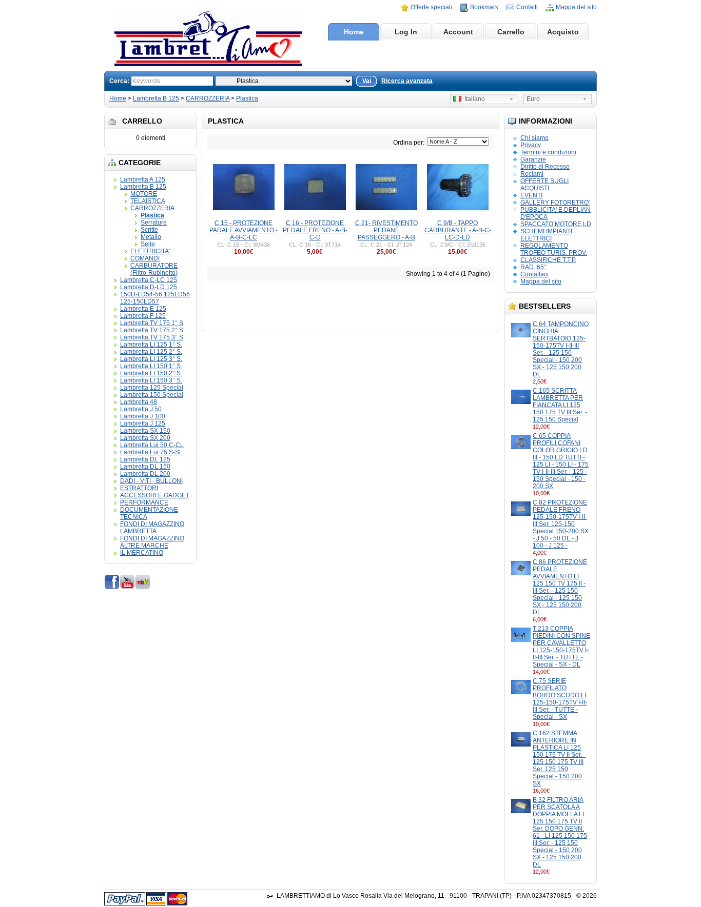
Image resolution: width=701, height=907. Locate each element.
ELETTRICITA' (150, 251)
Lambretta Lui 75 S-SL (151, 452)
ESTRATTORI (139, 488)
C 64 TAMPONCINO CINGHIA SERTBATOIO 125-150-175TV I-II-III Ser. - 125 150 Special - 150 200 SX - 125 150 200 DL (561, 349)
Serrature (154, 222)
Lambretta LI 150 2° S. (151, 373)
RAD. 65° (533, 267)
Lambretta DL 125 (145, 459)
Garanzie (533, 159)
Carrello (510, 32)
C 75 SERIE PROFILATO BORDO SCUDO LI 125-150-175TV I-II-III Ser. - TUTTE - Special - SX (560, 698)
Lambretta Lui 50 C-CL (152, 445)
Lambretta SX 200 (145, 437)
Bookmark (484, 7)
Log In (406, 32)
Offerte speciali (431, 7)
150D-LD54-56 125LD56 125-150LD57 (155, 298)
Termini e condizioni (548, 152)
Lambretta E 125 (143, 308)
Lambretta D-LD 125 (148, 287)
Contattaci (534, 274)
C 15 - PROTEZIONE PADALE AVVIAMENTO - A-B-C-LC (243, 230)
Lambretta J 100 (142, 416)
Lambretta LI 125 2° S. (151, 351)
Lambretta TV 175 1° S (151, 323)
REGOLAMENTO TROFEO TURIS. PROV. (553, 249)
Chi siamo (534, 138)
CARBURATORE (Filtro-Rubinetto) (154, 269)
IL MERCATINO (141, 552)
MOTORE (143, 193)
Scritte (149, 229)
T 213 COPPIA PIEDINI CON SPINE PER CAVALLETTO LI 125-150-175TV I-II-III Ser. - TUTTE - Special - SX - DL (561, 646)
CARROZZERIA (207, 98)
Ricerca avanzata (407, 81)
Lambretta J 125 (142, 423)
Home (354, 32)
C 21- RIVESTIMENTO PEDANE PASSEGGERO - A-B (386, 230)
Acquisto (563, 32)
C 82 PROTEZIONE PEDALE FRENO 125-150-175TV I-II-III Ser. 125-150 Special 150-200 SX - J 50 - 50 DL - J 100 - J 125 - (561, 524)
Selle (148, 244)
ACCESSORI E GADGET (154, 495)
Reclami (531, 173)
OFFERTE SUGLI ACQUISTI (544, 184)
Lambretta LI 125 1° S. (151, 344)
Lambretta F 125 (143, 315)
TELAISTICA (147, 201)
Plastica (247, 98)
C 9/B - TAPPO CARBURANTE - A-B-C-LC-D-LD (457, 230)
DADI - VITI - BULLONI (151, 481)
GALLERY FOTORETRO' (555, 202)
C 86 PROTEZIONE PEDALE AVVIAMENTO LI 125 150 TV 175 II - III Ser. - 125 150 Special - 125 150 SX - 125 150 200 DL (560, 587)
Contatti (527, 7)
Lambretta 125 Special (151, 387)
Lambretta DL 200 (145, 473)
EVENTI (531, 195)
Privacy (530, 145)
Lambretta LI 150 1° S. (151, 366)
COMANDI (145, 258)
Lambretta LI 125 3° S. (151, 358)
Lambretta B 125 (156, 98)
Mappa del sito (576, 7)
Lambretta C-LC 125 (148, 280)
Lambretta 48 (138, 402)
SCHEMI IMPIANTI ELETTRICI (546, 235)
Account (458, 32)
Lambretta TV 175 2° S (151, 330)
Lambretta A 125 (142, 179)
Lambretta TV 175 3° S (151, 337)
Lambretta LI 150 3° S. (151, 380)
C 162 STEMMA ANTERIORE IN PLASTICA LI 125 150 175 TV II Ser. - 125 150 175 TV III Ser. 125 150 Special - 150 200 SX (559, 758)
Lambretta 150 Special (151, 394)
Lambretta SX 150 (145, 430)
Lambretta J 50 (141, 409)
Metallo (151, 236)
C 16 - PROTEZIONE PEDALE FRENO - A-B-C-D (315, 230)
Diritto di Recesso (545, 166)
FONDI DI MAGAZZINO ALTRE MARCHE (152, 542)
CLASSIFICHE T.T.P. (548, 260)
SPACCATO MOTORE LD (555, 224)
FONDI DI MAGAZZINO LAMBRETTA (152, 527)
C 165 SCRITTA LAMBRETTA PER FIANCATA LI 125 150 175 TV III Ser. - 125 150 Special (560, 405)
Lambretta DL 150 (145, 466)
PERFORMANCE (144, 502)
